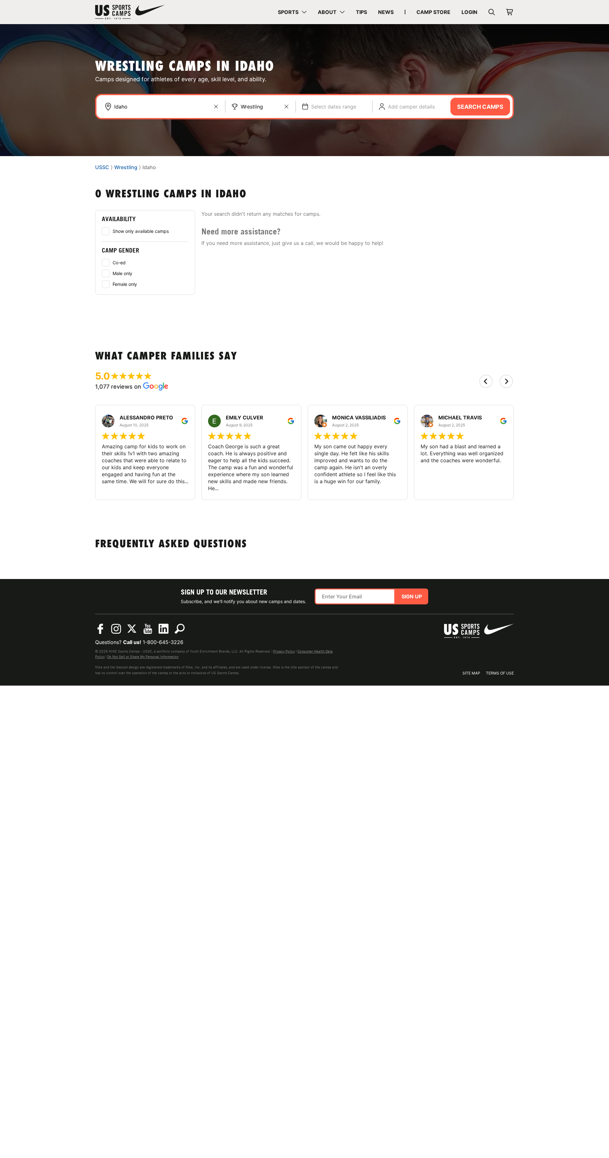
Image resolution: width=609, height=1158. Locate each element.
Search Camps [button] (480, 106)
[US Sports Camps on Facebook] (100, 629)
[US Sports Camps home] (130, 12)
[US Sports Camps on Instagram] (116, 629)
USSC (102, 167)
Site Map (471, 673)
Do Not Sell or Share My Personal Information (143, 657)
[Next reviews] (506, 381)
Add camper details (411, 106)
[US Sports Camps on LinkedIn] (164, 629)
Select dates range (333, 106)
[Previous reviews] (486, 381)
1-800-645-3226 (163, 642)
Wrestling (252, 106)
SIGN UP (412, 596)
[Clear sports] (286, 106)
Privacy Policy (284, 651)
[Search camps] (179, 629)
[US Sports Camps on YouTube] (148, 629)
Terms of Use (500, 673)
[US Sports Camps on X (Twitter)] (132, 629)
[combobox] (166, 106)
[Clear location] (216, 106)
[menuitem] (292, 12)
